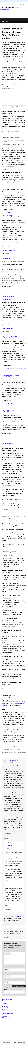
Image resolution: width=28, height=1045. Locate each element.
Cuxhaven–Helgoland (8, 443)
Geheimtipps (5, 1006)
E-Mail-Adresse (7, 976)
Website (6, 982)
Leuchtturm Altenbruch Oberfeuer (11, 336)
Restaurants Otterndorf (7, 1000)
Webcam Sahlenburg (8, 290)
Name (5, 969)
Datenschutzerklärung (7, 1017)
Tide (3, 21)
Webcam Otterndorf (8, 403)
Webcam (7, 21)
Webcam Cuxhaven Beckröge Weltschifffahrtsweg (15, 368)
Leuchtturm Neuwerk (10, 7)
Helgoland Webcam (8, 437)
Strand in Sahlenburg (8, 298)
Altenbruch (6, 335)
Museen (4, 1009)
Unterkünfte (9, 19)
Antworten (6, 838)
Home (3, 19)
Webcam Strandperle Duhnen (10, 214)
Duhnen (10, 215)
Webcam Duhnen (8, 212)
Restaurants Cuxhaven (7, 999)
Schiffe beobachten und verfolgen (11, 375)
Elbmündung (7, 376)
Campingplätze (5, 1003)
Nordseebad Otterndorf (9, 410)
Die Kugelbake (7, 257)
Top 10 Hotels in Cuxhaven (7, 1013)
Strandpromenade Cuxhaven (15, 216)
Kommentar (7, 953)
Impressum (4, 1016)
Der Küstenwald (7, 299)
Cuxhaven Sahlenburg (9, 296)
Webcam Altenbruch (8, 328)
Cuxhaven (23, 19)
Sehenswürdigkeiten (6, 1007)
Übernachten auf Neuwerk (8, 1015)
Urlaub (3, 1010)
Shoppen (4, 1002)
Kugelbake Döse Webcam (9, 250)
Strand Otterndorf (8, 411)
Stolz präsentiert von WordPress (19, 1042)
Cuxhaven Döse (7, 258)
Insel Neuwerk (16, 19)
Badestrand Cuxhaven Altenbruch (11, 337)
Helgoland (6, 445)
